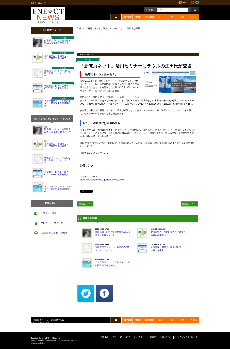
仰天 (183, 17)
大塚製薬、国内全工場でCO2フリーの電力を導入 (56, 87)
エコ (160, 17)
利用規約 (105, 337)
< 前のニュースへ (85, 204)
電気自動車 (149, 17)
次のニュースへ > (189, 204)
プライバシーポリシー (123, 337)
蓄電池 (138, 17)
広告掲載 (140, 337)
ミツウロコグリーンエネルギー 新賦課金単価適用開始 (57, 103)
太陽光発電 (127, 17)
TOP (79, 28)
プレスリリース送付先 (52, 223)
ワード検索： (150, 10)
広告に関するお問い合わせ (54, 232)
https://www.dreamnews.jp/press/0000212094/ (102, 179)
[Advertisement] (138, 40)
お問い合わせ (166, 337)
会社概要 (152, 337)
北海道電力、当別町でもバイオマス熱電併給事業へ (57, 56)
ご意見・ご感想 (48, 213)
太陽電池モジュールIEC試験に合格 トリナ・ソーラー (57, 73)
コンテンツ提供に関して (186, 337)
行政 (171, 17)
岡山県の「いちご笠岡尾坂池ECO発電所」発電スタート (57, 43)
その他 (193, 17)
